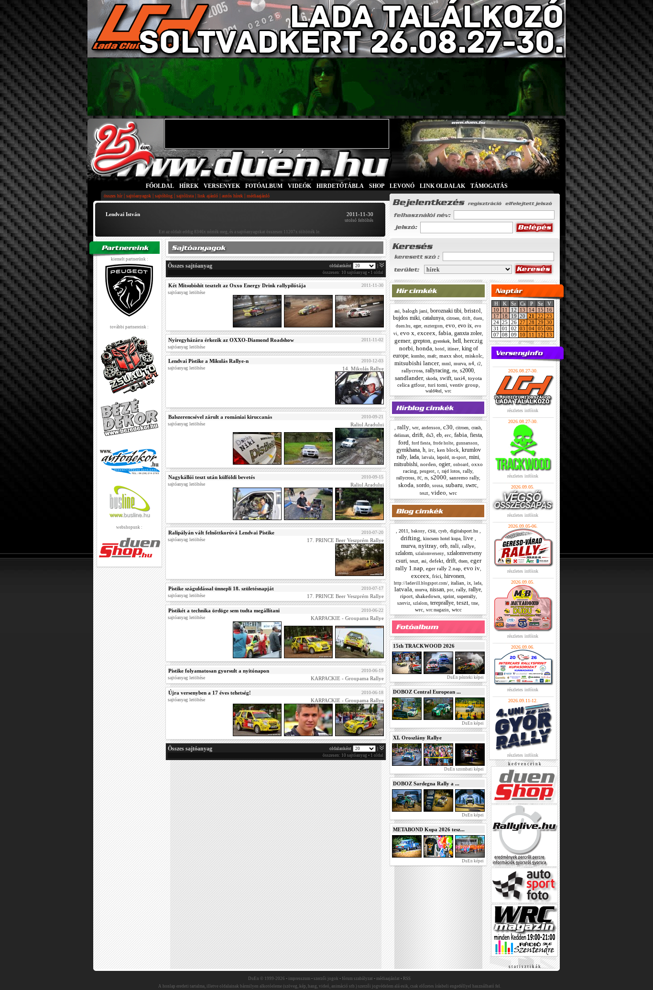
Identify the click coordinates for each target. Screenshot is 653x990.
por (450, 589)
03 (522, 328)
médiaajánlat (388, 978)
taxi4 (459, 378)
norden (428, 464)
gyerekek (441, 341)
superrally (466, 596)
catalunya (433, 318)
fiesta (476, 435)
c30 (448, 427)
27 (522, 322)
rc (419, 477)
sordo (422, 485)
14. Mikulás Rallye (363, 368)
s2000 (467, 370)
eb (439, 435)
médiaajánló (258, 195)
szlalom (404, 553)
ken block (448, 450)
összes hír (113, 195)
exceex (426, 333)
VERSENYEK (222, 186)
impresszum (299, 978)
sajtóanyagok (138, 195)
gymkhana (408, 449)
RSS (407, 978)
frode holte (443, 443)
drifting (410, 538)
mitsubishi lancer (416, 363)
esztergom (433, 326)
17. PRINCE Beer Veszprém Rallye (345, 541)
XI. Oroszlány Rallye (417, 737)
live (469, 538)
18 (505, 316)
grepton (421, 340)
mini (474, 457)
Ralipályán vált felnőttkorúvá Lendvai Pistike (221, 532)
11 (505, 310)
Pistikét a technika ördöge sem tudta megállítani (224, 610)
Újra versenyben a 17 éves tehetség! (209, 693)
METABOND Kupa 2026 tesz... (429, 829)
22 (541, 316)
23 (549, 316)
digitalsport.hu (464, 530)
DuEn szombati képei (463, 769)
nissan (437, 589)
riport (406, 596)
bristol (472, 310)
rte (454, 370)
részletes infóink (522, 410)
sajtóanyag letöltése (186, 292)
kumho (417, 356)
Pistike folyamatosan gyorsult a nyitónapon (218, 671)
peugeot (427, 471)
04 (531, 328)
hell (457, 340)
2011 (403, 530)
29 (541, 322)
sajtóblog (164, 195)
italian (457, 583)
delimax (401, 435)
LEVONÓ (403, 186)
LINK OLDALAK (442, 186)
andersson (431, 427)
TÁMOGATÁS (489, 186)
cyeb (442, 531)
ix (469, 583)
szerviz (403, 603)
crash (476, 427)
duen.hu (403, 326)
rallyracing (437, 370)
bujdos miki (406, 318)
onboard (460, 464)
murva (460, 363)
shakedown (427, 596)
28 (531, 322)
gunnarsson (467, 443)
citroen (452, 318)
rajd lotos (451, 471)
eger (417, 325)
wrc (448, 391)
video (438, 492)
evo (450, 325)
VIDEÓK (299, 186)
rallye (468, 546)
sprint (448, 596)
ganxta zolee (468, 333)
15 (541, 310)
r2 (479, 363)
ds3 (430, 435)
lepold (443, 457)
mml (446, 363)
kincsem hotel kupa (441, 538)
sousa (437, 485)
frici (436, 576)
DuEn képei (472, 723)
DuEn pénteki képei (465, 677)
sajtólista (185, 195)
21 (531, 316)
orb (443, 546)
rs (426, 477)
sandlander (409, 377)
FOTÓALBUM (264, 186)
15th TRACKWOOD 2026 (424, 646)
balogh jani (415, 311)
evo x (407, 333)
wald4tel (433, 390)
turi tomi (437, 385)
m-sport (459, 457)
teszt (424, 493)
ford (403, 442)
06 (549, 328)
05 (541, 328)
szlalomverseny (429, 553)
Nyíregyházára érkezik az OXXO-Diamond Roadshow (231, 340)
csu (431, 530)
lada (414, 457)
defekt (436, 561)
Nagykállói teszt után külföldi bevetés (211, 477)
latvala (428, 457)
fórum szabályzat (357, 978)
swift (445, 378)
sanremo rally (464, 477)
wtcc (457, 609)
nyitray (427, 545)
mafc (431, 356)
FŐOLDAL (160, 186)
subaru (454, 485)
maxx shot (450, 356)
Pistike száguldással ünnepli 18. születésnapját (221, 588)
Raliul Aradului (367, 425)
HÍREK (188, 186)
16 (549, 310)
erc (448, 435)
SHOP (376, 186)
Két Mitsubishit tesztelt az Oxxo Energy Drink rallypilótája (237, 285)
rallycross (412, 370)
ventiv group (464, 385)
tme (474, 603)
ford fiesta (421, 443)
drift (466, 318)
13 (522, 310)
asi (397, 311)
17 (496, 316)
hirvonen (454, 576)
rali (454, 545)
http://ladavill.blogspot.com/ (421, 583)
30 (549, 322)
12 (541, 334)
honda (424, 348)
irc (431, 450)
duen (477, 318)
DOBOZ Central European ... (427, 692)
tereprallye (442, 602)
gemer (402, 340)
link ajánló (207, 195)
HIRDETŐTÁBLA (340, 186)
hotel (440, 349)
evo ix (465, 325)
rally (403, 427)
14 (531, 310)
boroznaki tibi (445, 310)
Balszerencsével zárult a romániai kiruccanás (220, 417)
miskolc (473, 356)
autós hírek (232, 195)
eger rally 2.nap (443, 568)
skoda (431, 378)
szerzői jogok (326, 978)
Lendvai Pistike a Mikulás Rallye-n (208, 361)
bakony (418, 531)
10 (496, 310)
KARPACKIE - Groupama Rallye (347, 618)
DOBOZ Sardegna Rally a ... (426, 783)
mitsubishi (405, 464)
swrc (471, 485)
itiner (453, 348)
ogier (444, 464)
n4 (471, 363)
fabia (444, 333)
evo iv (472, 568)
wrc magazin (437, 610)
